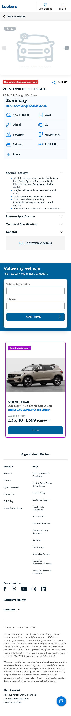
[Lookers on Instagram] (33, 589)
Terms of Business (41, 523)
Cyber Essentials (11, 487)
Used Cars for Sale (13, 702)
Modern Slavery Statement (40, 532)
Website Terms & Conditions (41, 475)
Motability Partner (41, 554)
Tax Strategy (39, 547)
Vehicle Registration (18, 284)
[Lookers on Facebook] (4, 589)
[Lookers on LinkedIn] (43, 589)
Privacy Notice (39, 516)
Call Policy (8, 501)
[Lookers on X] (13, 589)
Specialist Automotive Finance (42, 562)
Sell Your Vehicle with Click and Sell (20, 694)
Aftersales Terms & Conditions (42, 572)
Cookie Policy (39, 493)
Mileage (11, 299)
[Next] (66, 48)
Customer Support (41, 500)
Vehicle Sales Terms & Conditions (42, 484)
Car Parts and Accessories (16, 698)
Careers (7, 480)
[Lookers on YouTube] (23, 589)
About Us (8, 473)
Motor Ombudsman (13, 508)
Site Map (37, 540)
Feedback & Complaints (38, 508)
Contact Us (9, 494)
